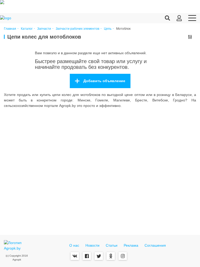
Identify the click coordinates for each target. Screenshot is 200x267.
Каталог (27, 29)
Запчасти (44, 29)
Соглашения (155, 245)
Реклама (131, 245)
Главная (10, 29)
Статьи (111, 245)
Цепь (107, 29)
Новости (92, 245)
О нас (74, 245)
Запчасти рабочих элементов (77, 29)
